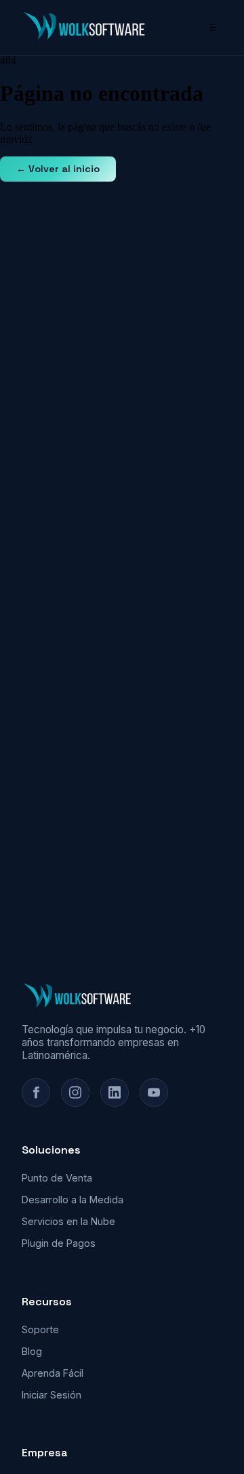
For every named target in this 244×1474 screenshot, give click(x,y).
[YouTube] (154, 1092)
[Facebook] (36, 1092)
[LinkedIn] (114, 1092)
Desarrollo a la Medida (72, 1199)
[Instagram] (75, 1092)
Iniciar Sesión (51, 1395)
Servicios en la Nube (68, 1221)
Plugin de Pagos (59, 1243)
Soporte (40, 1329)
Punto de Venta (57, 1178)
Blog (32, 1351)
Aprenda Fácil (52, 1373)
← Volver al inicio (58, 169)
